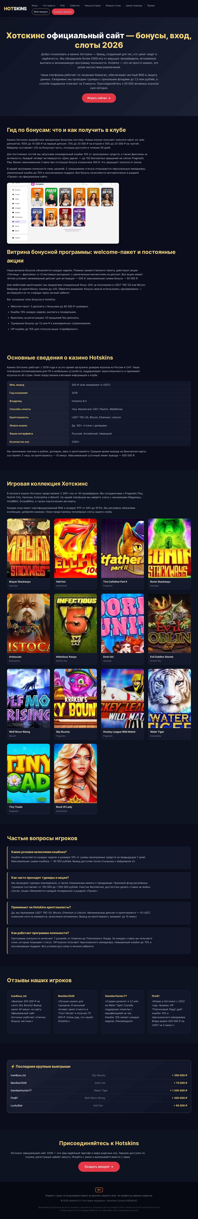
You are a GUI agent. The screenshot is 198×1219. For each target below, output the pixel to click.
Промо (151, 5)
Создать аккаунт (63, 11)
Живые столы (113, 5)
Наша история (93, 5)
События (75, 5)
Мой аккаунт (41, 11)
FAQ (62, 5)
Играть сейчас (97, 98)
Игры (35, 5)
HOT (15, 8)
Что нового (49, 5)
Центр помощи (134, 5)
